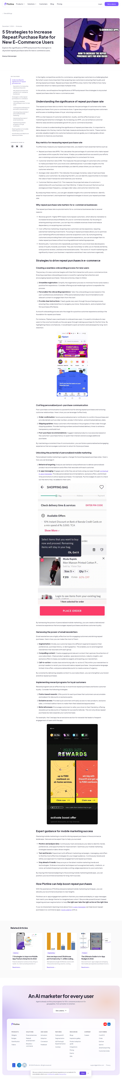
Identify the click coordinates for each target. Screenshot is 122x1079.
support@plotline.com (97, 1065)
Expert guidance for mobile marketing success (20, 129)
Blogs (71, 1035)
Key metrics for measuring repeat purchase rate (20, 87)
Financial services (31, 1035)
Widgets (14, 1035)
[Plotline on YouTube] (105, 1024)
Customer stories (104, 1051)
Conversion (44, 1041)
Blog (52, 4)
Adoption (44, 1038)
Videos (14, 1044)
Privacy (108, 1065)
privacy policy (62, 1074)
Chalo (101, 1038)
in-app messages (79, 907)
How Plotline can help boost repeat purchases (20, 134)
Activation (44, 1035)
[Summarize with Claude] (17, 146)
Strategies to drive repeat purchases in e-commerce (20, 97)
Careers (86, 1035)
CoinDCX (102, 1035)
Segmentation (59, 1038)
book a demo (66, 910)
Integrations (73, 1047)
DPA (71, 1056)
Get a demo (111, 4)
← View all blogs (7, 13)
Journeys (58, 1047)
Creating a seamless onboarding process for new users (21, 103)
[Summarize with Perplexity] (21, 146)
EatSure (101, 1041)
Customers (43, 4)
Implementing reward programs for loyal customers (19, 124)
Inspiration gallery (75, 1038)
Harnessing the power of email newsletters (20, 119)
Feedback (44, 1044)
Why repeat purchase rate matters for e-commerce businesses (20, 92)
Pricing (59, 4)
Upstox (101, 1044)
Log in (100, 4)
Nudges (14, 1038)
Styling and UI (59, 1035)
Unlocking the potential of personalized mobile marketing (21, 113)
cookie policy (51, 1074)
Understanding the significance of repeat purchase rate (19, 81)
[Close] (88, 1073)
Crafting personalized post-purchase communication (21, 108)
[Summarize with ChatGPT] (12, 146)
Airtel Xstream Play (104, 1048)
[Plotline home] (9, 4)
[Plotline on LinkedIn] (108, 1024)
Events (72, 1053)
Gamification (16, 1041)
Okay (83, 1073)
